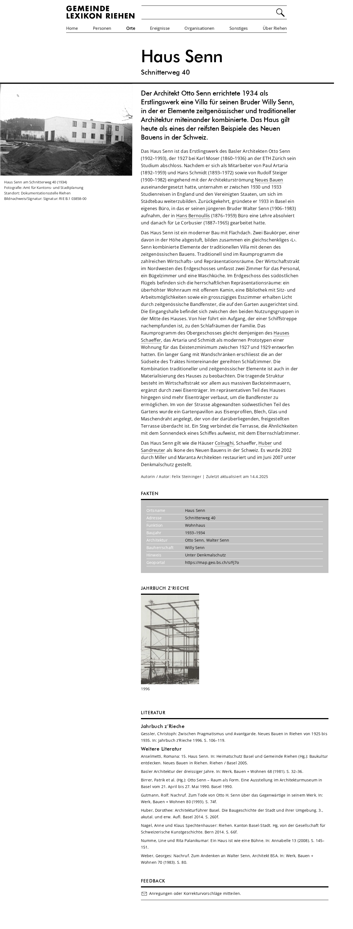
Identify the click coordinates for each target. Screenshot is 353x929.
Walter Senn (217, 540)
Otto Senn (194, 540)
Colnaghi (224, 443)
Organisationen (199, 28)
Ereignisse (160, 28)
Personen (102, 28)
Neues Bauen (269, 180)
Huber (265, 443)
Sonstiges (238, 28)
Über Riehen (275, 28)
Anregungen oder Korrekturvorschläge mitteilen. (195, 893)
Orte (130, 28)
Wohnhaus (195, 525)
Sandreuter (153, 450)
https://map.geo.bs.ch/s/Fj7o (212, 562)
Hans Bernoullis (193, 216)
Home (72, 28)
